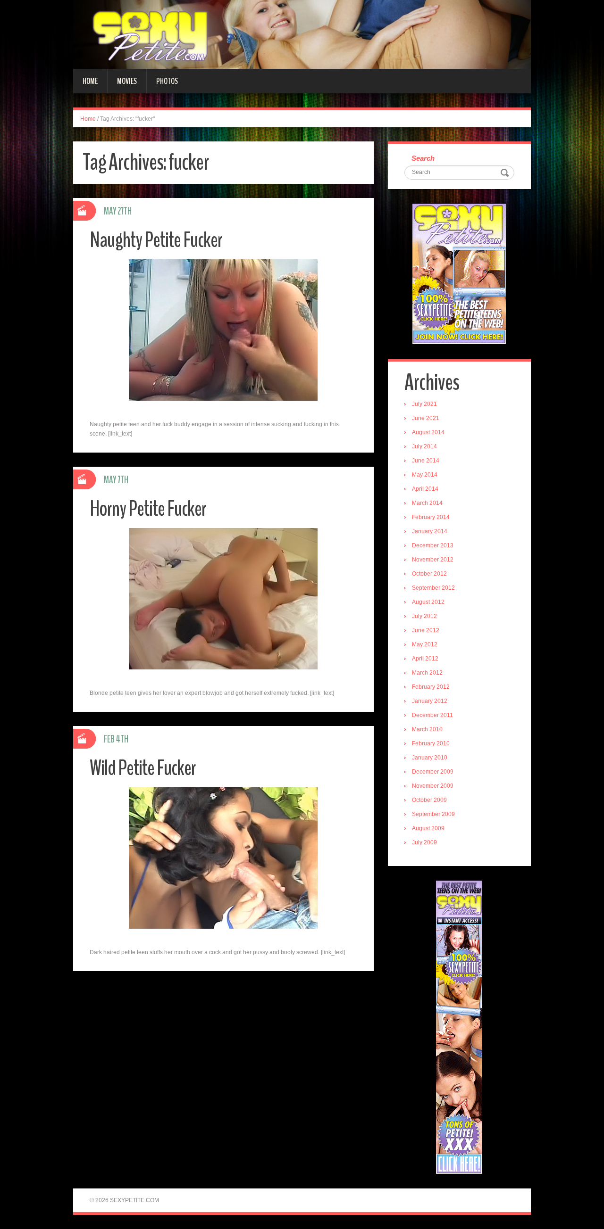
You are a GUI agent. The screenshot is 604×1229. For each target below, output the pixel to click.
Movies (127, 81)
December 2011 (432, 715)
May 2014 (424, 474)
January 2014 (429, 531)
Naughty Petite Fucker (156, 240)
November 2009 (432, 786)
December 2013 (432, 545)
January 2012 (429, 701)
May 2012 (424, 644)
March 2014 (427, 503)
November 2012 (432, 559)
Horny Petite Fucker (148, 509)
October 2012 (429, 573)
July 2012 (424, 616)
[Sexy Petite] (302, 34)
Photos (167, 81)
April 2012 (425, 658)
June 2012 (425, 630)
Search (423, 158)
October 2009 (429, 800)
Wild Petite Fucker (143, 768)
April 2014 (425, 489)
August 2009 (428, 828)
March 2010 (427, 729)
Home (90, 81)
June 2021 (425, 418)
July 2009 (424, 842)
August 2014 (428, 432)
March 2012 (427, 672)
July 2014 (424, 446)
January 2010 (429, 757)
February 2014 (431, 517)
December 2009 (432, 771)
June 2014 (425, 460)
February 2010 (431, 743)
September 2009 (433, 814)
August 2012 (428, 602)
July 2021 (424, 404)
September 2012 (433, 588)
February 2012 (431, 687)
